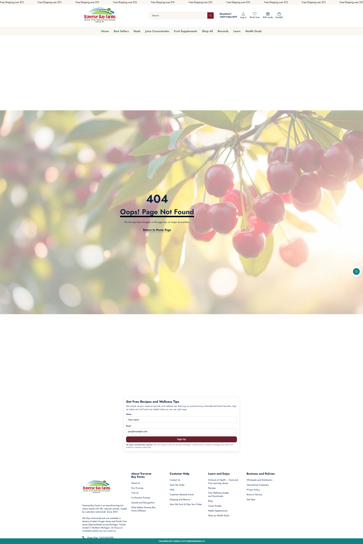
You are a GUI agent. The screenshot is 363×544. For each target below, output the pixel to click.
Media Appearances (217, 510)
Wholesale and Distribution (259, 480)
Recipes (212, 488)
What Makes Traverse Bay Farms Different (143, 509)
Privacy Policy (253, 489)
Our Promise (137, 488)
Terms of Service (254, 494)
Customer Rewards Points (182, 494)
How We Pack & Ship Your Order (186, 504)
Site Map (251, 499)
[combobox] (181, 15)
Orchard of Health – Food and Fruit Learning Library (223, 481)
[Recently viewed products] (356, 271)
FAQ (172, 489)
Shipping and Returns (180, 499)
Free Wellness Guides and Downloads (218, 494)
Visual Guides (214, 505)
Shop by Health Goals (218, 515)
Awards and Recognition (143, 502)
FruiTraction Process (140, 497)
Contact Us (175, 480)
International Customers (258, 485)
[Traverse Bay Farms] (99, 15)
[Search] (210, 15)
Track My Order (177, 485)
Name (128, 414)
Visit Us (134, 492)
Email (128, 426)
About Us (135, 483)
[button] (181, 541)
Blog (210, 501)
